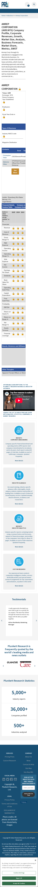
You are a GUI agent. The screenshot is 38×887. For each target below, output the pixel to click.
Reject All (19, 878)
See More (15, 171)
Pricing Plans (9, 757)
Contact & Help (28, 764)
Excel (19, 150)
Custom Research (9, 760)
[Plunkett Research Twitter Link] (8, 779)
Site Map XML (28, 772)
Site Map (28, 768)
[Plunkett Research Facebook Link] (11, 779)
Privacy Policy (9, 800)
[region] (19, 872)
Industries (10, 15)
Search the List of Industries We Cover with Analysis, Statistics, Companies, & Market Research (17, 414)
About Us (28, 757)
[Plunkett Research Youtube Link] (15, 779)
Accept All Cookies (19, 883)
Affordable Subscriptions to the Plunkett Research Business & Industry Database (17, 386)
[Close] (35, 860)
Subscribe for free (28, 794)
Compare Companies (22, 207)
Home (3, 15)
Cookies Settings (19, 873)
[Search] (34, 4)
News (29, 760)
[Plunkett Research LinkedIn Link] (3, 779)
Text (24, 150)
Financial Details (8, 205)
